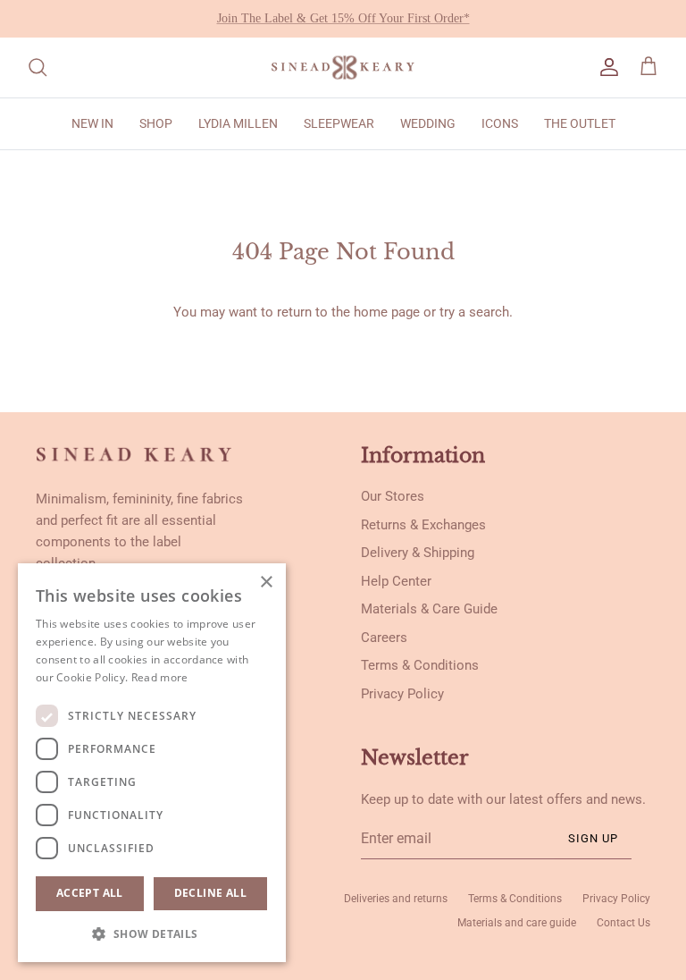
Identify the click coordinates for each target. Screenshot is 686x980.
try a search (474, 312)
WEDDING (428, 123)
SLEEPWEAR (339, 123)
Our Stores (392, 496)
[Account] (605, 67)
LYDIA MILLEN (238, 123)
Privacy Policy (402, 694)
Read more (159, 677)
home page (387, 312)
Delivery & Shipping (417, 553)
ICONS (499, 123)
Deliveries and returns (396, 898)
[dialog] (152, 762)
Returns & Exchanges (423, 525)
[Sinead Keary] (343, 67)
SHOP (155, 123)
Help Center (396, 581)
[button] (152, 933)
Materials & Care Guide (429, 609)
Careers (384, 637)
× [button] (265, 582)
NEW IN (92, 123)
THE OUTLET (579, 123)
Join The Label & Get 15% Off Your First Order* (343, 18)
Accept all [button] (89, 892)
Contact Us (623, 923)
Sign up (593, 838)
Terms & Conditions (420, 665)
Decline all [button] (210, 892)
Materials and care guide (516, 923)
